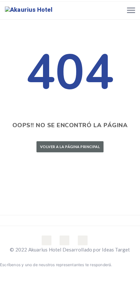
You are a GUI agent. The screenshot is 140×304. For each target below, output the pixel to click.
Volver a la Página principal (70, 146)
